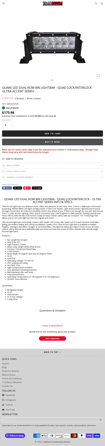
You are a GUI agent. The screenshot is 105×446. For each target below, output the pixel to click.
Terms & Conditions (12, 378)
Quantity (6, 120)
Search (5, 363)
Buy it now (52, 142)
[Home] (52, 3)
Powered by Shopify (61, 441)
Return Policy (8, 375)
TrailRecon (47, 441)
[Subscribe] (100, 419)
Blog (4, 367)
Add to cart (53, 133)
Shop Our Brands (10, 371)
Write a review (33, 98)
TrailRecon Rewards (12, 382)
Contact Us (7, 386)
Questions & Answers (52, 310)
